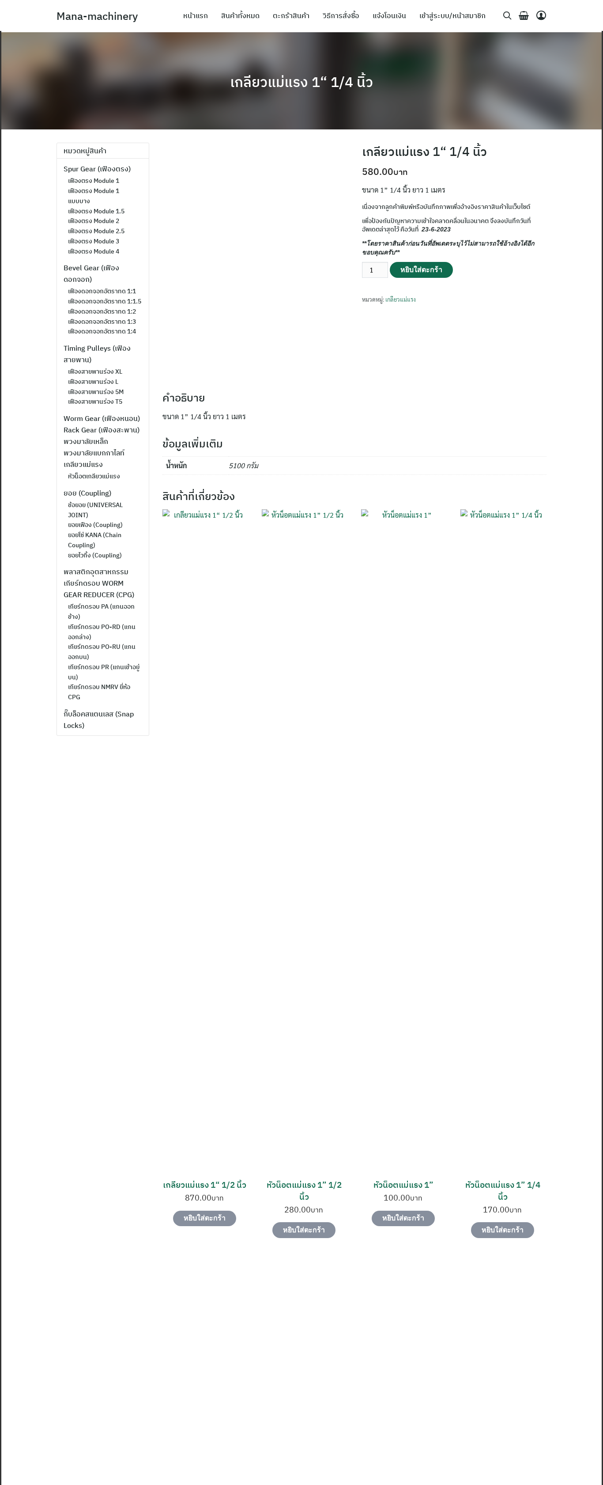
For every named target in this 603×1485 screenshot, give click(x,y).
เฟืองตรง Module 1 (93, 181)
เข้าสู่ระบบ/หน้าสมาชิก (452, 15)
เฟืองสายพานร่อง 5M (96, 392)
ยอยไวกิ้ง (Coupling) (95, 555)
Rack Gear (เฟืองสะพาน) (101, 429)
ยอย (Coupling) (87, 493)
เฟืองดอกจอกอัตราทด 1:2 (102, 311)
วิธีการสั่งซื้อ (341, 15)
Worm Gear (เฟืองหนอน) (102, 418)
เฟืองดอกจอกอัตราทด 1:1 (102, 291)
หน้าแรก (195, 15)
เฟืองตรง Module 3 (93, 241)
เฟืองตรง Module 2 (93, 221)
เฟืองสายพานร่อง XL (95, 371)
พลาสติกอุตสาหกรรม (96, 571)
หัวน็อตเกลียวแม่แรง (94, 476)
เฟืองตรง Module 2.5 (96, 231)
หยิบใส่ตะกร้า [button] (205, 1218)
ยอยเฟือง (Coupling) (95, 525)
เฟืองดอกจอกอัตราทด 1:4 (102, 331)
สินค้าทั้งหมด (240, 15)
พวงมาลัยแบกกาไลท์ (94, 452)
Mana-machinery (97, 16)
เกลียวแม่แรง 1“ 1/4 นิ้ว (301, 81)
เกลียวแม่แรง (400, 299)
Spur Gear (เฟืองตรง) (97, 168)
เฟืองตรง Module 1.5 (96, 211)
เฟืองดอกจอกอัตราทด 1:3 (102, 322)
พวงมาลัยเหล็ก (86, 441)
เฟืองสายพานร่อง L (93, 382)
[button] (43, 1370)
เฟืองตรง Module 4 (93, 251)
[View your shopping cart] (520, 16)
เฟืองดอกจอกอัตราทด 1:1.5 (104, 301)
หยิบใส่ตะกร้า (421, 269)
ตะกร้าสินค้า (291, 15)
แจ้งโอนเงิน (389, 15)
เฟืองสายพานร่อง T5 (95, 401)
